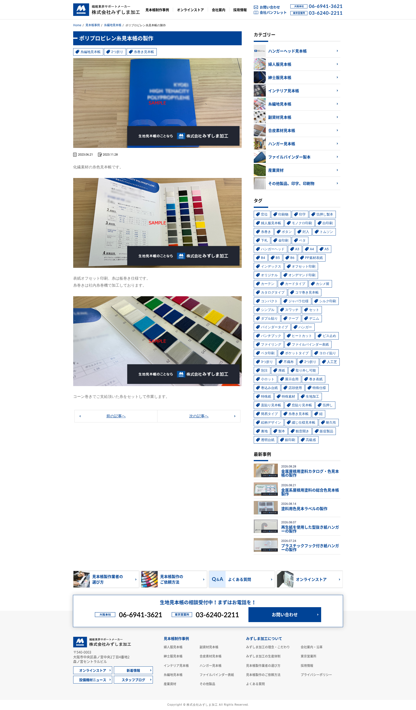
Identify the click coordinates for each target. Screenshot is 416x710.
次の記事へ (198, 416)
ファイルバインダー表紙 (217, 674)
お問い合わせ (270, 7)
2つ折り (117, 52)
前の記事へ (116, 416)
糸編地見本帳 (112, 25)
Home (77, 25)
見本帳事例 (92, 25)
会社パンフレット (273, 12)
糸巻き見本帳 (144, 52)
